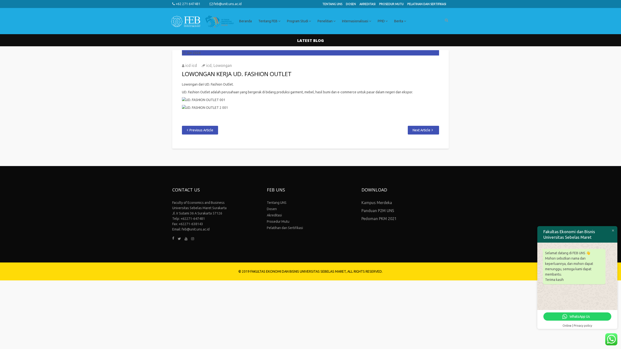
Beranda (245, 21)
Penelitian (325, 21)
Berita (399, 21)
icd (209, 65)
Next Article (421, 130)
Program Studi (298, 21)
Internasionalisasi (355, 21)
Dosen (351, 4)
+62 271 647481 (187, 4)
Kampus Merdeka (376, 202)
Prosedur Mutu (391, 4)
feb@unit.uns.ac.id (227, 4)
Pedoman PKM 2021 (379, 218)
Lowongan (222, 65)
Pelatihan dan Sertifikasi (426, 4)
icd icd (191, 65)
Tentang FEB (268, 21)
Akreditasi (368, 4)
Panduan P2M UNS (377, 210)
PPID (381, 21)
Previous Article (201, 130)
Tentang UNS (332, 4)
